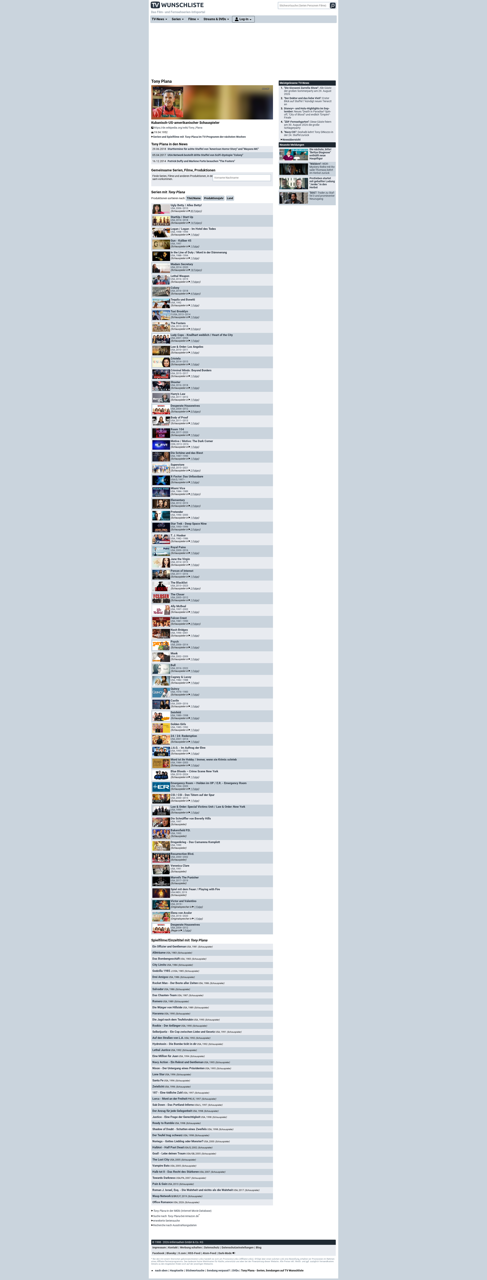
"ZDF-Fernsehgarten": (307, 124)
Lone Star (158, 1074)
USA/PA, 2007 (191, 1178)
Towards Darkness (164, 1178)
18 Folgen (195, 270)
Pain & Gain (159, 1184)
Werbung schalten (191, 1247)
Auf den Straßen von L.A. (168, 1038)
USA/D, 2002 (198, 1147)
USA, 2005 (183, 1159)
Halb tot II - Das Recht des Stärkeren (175, 1171)
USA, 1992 (197, 1038)
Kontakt (173, 1247)
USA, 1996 (178, 1074)
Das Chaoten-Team (164, 995)
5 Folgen (195, 329)
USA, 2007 (212, 1172)
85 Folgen (195, 211)
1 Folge (194, 234)
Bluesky (171, 1253)
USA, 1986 (182, 977)
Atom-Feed (209, 1253)
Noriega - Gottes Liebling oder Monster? (177, 1141)
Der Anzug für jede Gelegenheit (172, 1111)
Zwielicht (158, 1086)
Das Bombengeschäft (166, 958)
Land (230, 198)
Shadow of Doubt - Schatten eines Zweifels (179, 1129)
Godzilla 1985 (161, 971)
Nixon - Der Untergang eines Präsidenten (178, 1068)
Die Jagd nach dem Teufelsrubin (172, 1019)
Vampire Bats (161, 1165)
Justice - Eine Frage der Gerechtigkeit (176, 1117)
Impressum (159, 1247)
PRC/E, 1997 (202, 1099)
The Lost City (160, 1159)
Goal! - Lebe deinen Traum (169, 1153)
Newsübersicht (291, 139)
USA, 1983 (179, 952)
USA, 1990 (177, 1013)
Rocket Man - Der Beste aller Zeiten (175, 983)
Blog (258, 1247)
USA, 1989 (176, 1001)
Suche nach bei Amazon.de (176, 1216)
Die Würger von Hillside (167, 1007)
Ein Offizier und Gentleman (169, 946)
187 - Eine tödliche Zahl (167, 1092)
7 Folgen (195, 281)
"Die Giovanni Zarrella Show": (307, 90)
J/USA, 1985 (185, 971)
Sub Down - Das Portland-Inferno (173, 1105)
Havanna (158, 1013)
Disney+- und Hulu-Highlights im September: (307, 113)
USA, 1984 (180, 965)
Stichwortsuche (195, 1270)
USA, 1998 (205, 1111)
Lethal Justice (161, 1050)
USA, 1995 (217, 1062)
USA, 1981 (199, 946)
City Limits (159, 965)
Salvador (157, 989)
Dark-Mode (225, 1253)
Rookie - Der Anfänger (166, 1025)
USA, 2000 (217, 1141)
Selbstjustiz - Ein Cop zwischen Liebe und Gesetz (183, 1031)
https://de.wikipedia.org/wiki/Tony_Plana (178, 127)
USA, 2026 (186, 1202)
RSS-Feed (194, 1253)
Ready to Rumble (163, 1123)
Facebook (158, 1253)
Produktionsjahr (214, 198)
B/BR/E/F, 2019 (186, 1196)
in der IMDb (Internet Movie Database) (182, 1210)
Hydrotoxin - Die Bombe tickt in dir (174, 1044)
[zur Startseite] (177, 4)
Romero (157, 1001)
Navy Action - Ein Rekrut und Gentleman (177, 1062)
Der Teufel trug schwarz (167, 1135)
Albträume (159, 952)
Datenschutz (211, 1247)
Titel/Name (194, 198)
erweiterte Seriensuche (166, 1220)
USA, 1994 (192, 1056)
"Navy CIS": (308, 133)
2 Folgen (195, 470)
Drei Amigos (160, 977)
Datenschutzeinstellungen (238, 1247)
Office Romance (162, 1202)
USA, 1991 (228, 1032)
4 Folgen (195, 293)
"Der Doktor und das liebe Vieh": (308, 101)
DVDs (235, 1270)
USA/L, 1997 (208, 1105)
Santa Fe (157, 1080)
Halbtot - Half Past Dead (168, 1147)
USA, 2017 (246, 1190)
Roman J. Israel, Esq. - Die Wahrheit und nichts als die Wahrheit (192, 1190)
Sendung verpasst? (218, 1270)
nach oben (161, 1270)
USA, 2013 (181, 1184)
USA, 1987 (190, 995)
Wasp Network (161, 1196)
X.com (182, 1253)
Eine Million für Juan (165, 1056)
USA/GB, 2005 (201, 1153)
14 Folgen (195, 222)
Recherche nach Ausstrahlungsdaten (175, 1225)
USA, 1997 (196, 1092)
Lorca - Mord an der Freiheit (169, 1098)
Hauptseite (176, 1270)
